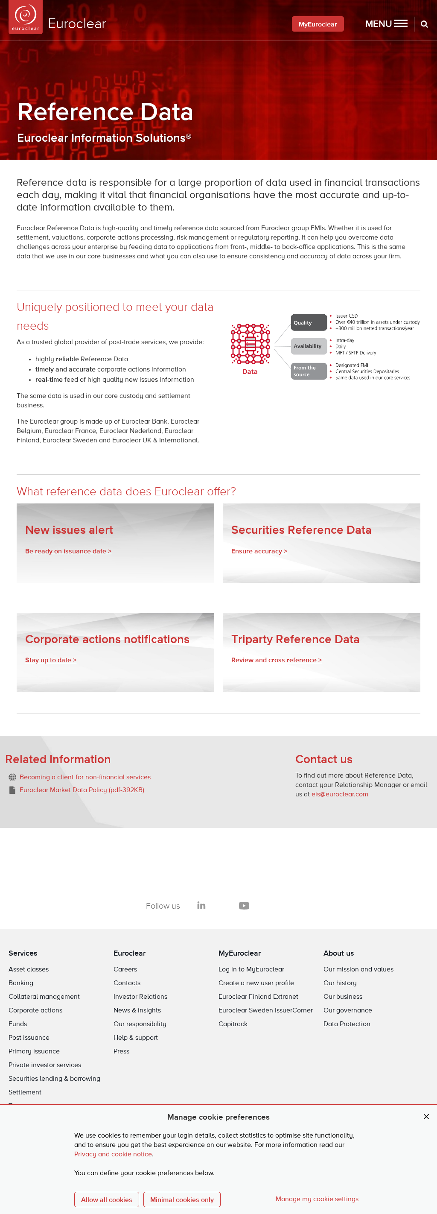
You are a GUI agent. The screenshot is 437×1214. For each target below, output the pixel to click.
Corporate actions (35, 1010)
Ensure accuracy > (259, 551)
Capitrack (233, 1024)
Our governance (347, 1010)
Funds (18, 1024)
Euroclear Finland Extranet (258, 997)
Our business (342, 997)
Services (23, 952)
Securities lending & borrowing (54, 1079)
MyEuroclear (318, 24)
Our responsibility (140, 1024)
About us (338, 952)
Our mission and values (358, 969)
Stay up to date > (50, 660)
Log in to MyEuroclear (251, 969)
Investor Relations (140, 997)
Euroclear (130, 952)
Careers (125, 969)
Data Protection (346, 1024)
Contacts (127, 983)
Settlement (25, 1092)
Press (121, 1051)
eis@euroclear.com (340, 794)
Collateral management (44, 997)
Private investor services (45, 1065)
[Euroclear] (26, 17)
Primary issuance (34, 1051)
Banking (21, 983)
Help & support (136, 1038)
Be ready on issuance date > (68, 551)
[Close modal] (426, 1117)
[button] (386, 24)
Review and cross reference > (276, 660)
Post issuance (29, 1038)
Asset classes (29, 969)
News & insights (137, 1010)
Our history (340, 983)
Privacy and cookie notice (113, 1154)
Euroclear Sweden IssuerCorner (265, 1010)
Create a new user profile (256, 983)
